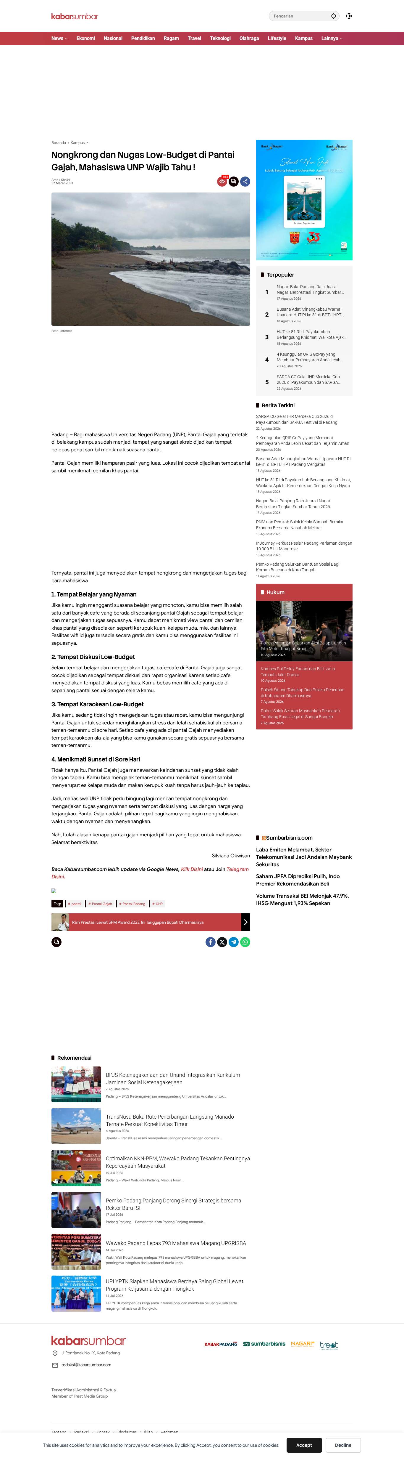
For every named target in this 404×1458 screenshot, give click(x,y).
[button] (334, 16)
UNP (159, 904)
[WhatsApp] (245, 942)
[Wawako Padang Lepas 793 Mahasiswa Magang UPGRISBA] (76, 1252)
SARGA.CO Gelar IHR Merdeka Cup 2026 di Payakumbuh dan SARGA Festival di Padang (308, 380)
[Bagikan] (245, 182)
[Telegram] (234, 942)
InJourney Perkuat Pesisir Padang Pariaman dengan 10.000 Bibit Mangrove (304, 546)
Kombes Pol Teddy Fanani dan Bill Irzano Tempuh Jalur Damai (298, 671)
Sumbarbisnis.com (289, 837)
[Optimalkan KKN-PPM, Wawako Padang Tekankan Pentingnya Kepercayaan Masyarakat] (76, 1168)
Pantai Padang (134, 904)
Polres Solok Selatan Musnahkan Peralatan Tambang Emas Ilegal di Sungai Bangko (300, 714)
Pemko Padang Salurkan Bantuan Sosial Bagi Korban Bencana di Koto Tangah (297, 567)
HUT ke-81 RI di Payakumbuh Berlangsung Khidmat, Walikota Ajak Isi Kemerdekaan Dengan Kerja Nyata (311, 335)
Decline (343, 1445)
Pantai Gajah (102, 904)
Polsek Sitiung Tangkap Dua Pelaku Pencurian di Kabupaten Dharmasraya (303, 693)
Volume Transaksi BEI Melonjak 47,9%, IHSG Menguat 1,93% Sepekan (302, 900)
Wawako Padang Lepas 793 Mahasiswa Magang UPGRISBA (176, 1243)
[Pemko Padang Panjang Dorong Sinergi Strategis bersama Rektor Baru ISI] (76, 1210)
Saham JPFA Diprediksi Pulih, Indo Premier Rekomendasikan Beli (298, 880)
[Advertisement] (202, 92)
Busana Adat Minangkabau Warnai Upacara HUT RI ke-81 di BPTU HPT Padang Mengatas (309, 312)
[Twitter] (222, 942)
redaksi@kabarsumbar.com (86, 1364)
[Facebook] (211, 942)
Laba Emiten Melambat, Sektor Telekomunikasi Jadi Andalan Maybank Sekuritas (304, 857)
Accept (304, 1445)
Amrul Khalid (60, 180)
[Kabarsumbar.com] (74, 15)
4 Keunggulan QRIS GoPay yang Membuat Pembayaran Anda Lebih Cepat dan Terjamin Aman (308, 357)
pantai (76, 904)
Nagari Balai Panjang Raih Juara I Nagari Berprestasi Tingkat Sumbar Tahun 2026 (309, 290)
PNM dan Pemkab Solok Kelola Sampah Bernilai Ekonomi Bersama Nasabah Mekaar (299, 525)
